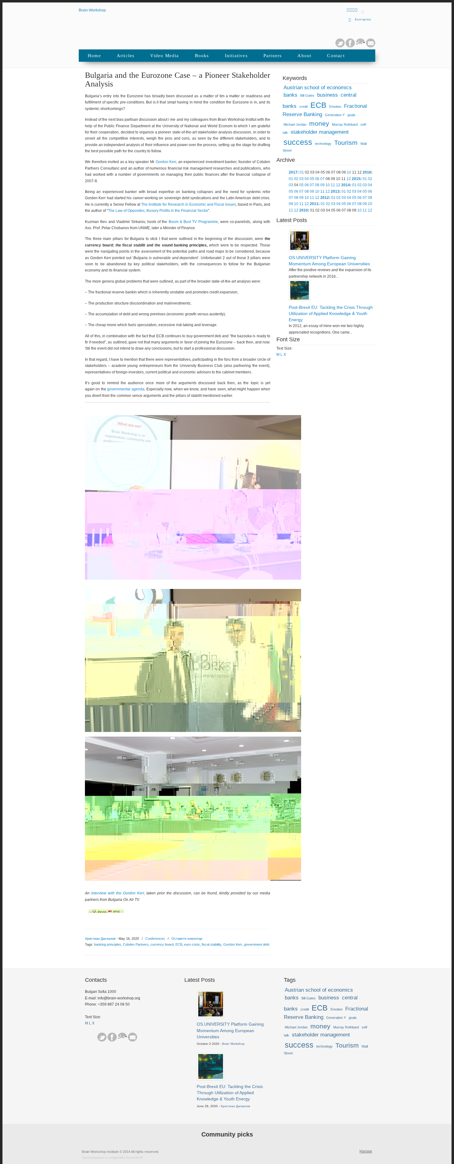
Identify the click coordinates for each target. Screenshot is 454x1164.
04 (307, 179)
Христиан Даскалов (100, 938)
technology (323, 143)
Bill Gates (307, 95)
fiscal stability (211, 944)
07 (322, 179)
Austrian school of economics (318, 87)
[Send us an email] (370, 46)
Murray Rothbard (345, 124)
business (327, 95)
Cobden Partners (136, 944)
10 (349, 172)
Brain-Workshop (92, 10)
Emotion (335, 106)
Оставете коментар (186, 938)
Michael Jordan (295, 124)
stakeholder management (320, 132)
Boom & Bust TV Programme (193, 222)
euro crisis (192, 944)
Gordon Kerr (166, 162)
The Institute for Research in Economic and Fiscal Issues (188, 204)
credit (303, 106)
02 (296, 179)
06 (317, 179)
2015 (356, 179)
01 (302, 172)
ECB (178, 944)
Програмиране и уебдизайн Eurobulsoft (112, 1157)
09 (322, 185)
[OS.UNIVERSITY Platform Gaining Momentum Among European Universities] (299, 248)
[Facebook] (112, 1037)
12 (349, 179)
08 (317, 185)
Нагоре (365, 1151)
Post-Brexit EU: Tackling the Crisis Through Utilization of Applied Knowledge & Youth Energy (331, 313)
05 (312, 179)
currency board (162, 944)
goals (351, 115)
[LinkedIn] (360, 46)
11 (333, 185)
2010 (303, 210)
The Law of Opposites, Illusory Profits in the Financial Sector (158, 210)
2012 (324, 197)
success (298, 142)
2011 (314, 204)
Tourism (346, 142)
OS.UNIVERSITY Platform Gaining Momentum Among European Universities (329, 260)
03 (301, 179)
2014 (345, 185)
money (319, 123)
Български (363, 19)
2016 (367, 172)
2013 (335, 191)
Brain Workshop (233, 1043)
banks (290, 95)
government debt (256, 944)
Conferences (155, 938)
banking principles (107, 944)
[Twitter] (340, 46)
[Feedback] (7, 102)
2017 (293, 172)
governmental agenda (125, 389)
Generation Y (335, 115)
